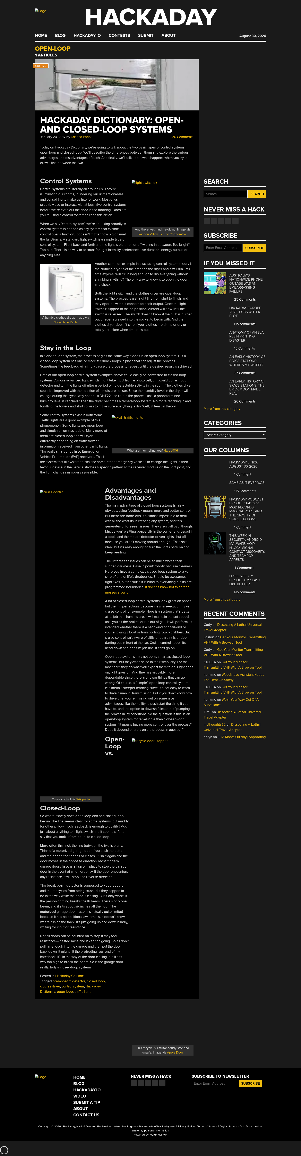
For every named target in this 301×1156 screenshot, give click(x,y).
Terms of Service (207, 1126)
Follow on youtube (221, 221)
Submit (146, 35)
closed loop (96, 981)
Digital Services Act (232, 1126)
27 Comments (244, 373)
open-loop (65, 992)
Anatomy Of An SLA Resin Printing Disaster (246, 336)
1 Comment (242, 474)
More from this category (222, 409)
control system (73, 986)
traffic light (83, 992)
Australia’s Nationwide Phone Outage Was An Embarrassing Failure (246, 283)
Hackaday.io (87, 35)
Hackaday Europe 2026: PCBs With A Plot (245, 312)
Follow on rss (228, 221)
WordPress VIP (158, 1134)
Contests (119, 35)
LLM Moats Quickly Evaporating (242, 737)
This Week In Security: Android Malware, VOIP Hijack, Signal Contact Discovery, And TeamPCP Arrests (247, 548)
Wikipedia (83, 799)
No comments (244, 324)
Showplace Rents (66, 322)
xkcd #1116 (171, 450)
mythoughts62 (215, 724)
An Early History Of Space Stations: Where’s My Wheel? (247, 361)
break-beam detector (69, 981)
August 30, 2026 (252, 36)
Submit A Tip (86, 1102)
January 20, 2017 (53, 137)
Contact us (235, 221)
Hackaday (151, 17)
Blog (60, 35)
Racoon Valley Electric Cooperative (162, 234)
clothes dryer (50, 986)
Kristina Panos (81, 137)
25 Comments (244, 299)
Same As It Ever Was (247, 483)
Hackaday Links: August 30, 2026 (243, 464)
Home (41, 35)
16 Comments (244, 348)
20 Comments (244, 401)
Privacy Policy (186, 1126)
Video (79, 1096)
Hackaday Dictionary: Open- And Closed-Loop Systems (112, 125)
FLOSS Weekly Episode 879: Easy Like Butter (244, 580)
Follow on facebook (207, 221)
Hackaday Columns (70, 976)
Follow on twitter (214, 221)
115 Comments (244, 491)
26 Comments (182, 137)
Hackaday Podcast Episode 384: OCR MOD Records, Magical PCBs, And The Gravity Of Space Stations (246, 509)
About (169, 35)
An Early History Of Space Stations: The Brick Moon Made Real (247, 387)
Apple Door (175, 1052)
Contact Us (86, 1115)
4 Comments (243, 568)
